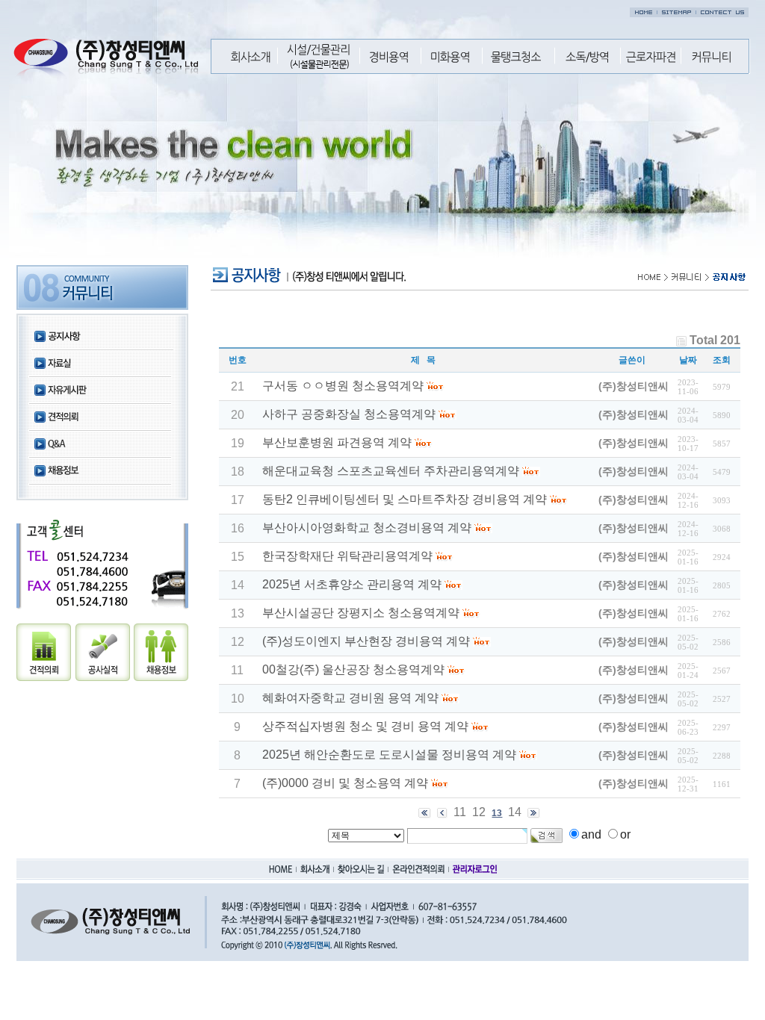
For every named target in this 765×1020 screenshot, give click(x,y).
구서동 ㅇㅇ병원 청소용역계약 (343, 385)
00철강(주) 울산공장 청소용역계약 (353, 669)
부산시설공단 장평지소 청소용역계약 (360, 612)
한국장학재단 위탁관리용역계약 (347, 556)
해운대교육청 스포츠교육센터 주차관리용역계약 (390, 470)
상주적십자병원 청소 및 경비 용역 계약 (365, 726)
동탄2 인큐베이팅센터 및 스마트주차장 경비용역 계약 (404, 499)
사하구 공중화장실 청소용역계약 (349, 414)
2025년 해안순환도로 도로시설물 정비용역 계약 (389, 754)
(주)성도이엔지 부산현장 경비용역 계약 (366, 641)
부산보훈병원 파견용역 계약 (337, 442)
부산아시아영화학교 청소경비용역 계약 (366, 527)
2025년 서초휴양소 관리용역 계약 (352, 584)
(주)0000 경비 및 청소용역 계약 (345, 783)
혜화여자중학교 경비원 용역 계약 (350, 697)
